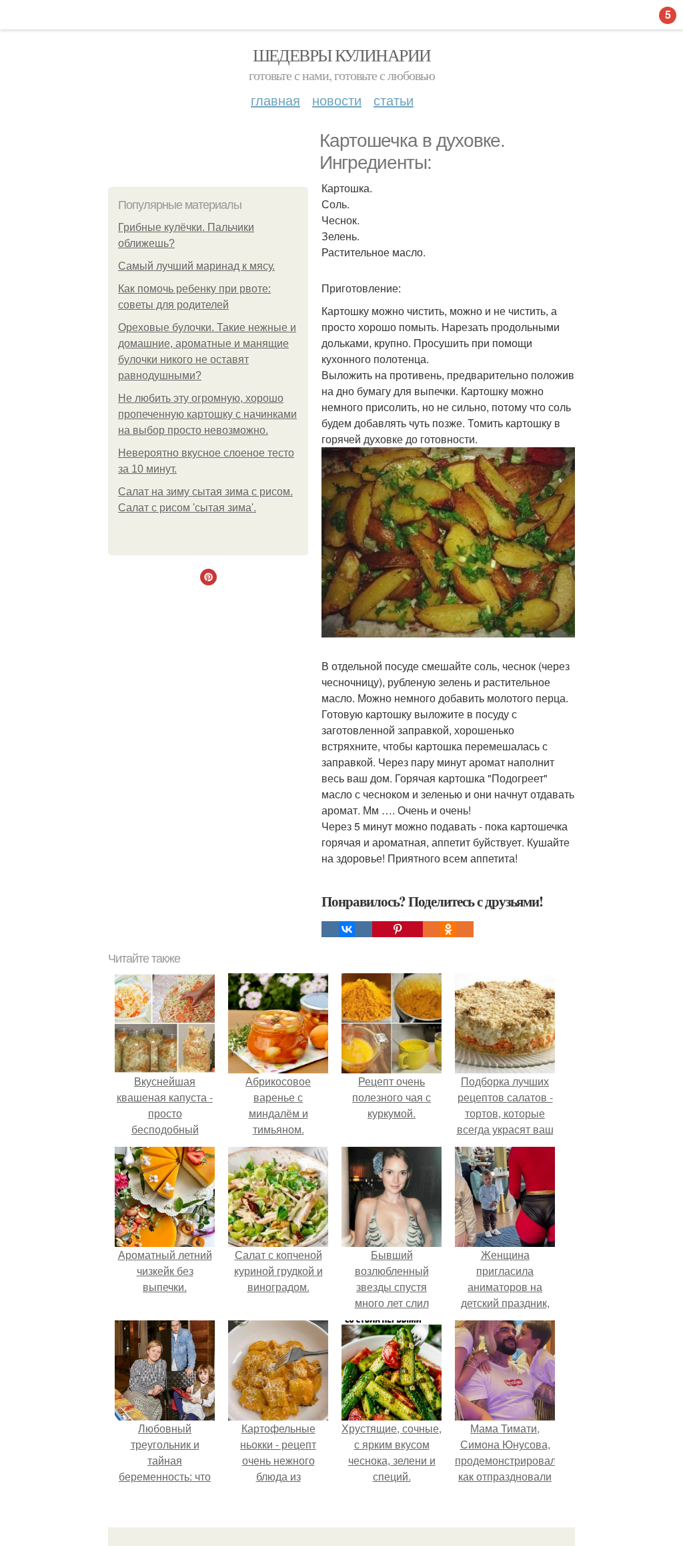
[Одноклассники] (448, 929)
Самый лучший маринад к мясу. (196, 266)
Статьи (394, 99)
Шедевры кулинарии (342, 54)
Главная (275, 99)
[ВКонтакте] (346, 929)
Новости (337, 99)
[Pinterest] (397, 929)
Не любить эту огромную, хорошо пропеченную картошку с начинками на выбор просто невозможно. (207, 414)
